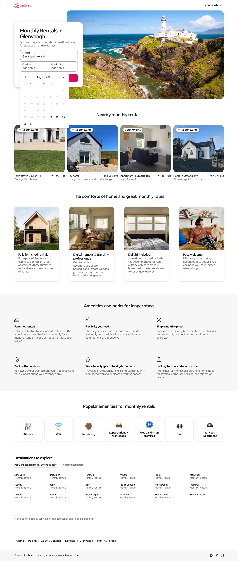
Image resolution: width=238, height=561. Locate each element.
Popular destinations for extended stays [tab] (36, 464)
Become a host (213, 5)
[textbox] (34, 68)
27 (50, 117)
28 (57, 117)
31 (31, 123)
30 (25, 123)
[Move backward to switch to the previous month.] (25, 77)
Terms (51, 555)
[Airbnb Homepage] (22, 5)
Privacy (41, 555)
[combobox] (48, 56)
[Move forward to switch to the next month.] (63, 77)
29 (63, 117)
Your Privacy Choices (69, 555)
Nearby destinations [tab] (74, 464)
